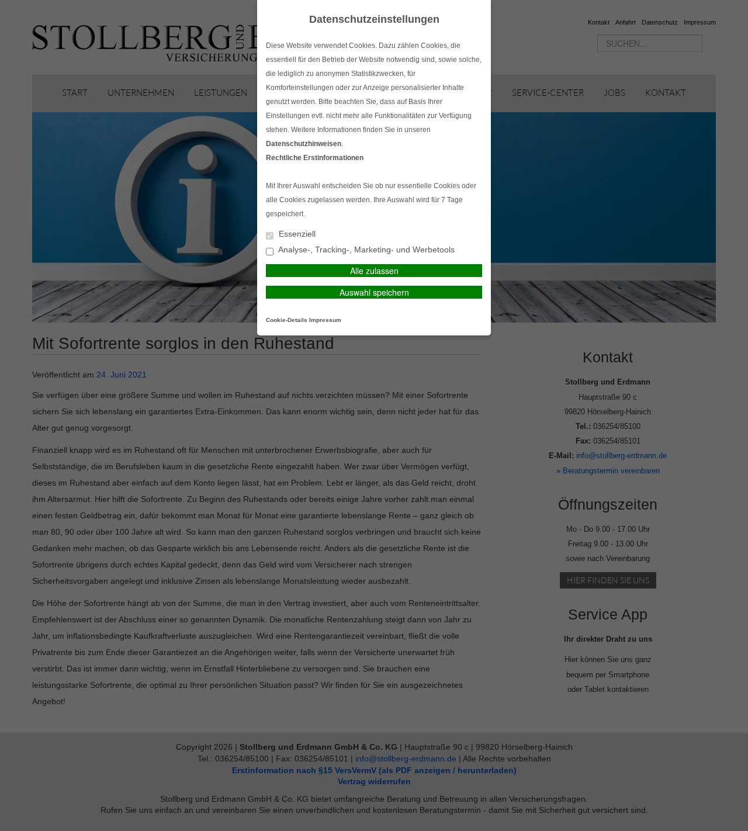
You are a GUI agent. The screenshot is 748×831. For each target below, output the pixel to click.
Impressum (325, 320)
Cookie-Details (286, 320)
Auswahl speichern (374, 292)
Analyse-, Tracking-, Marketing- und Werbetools (365, 249)
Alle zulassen (374, 270)
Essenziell (296, 234)
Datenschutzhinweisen (303, 144)
